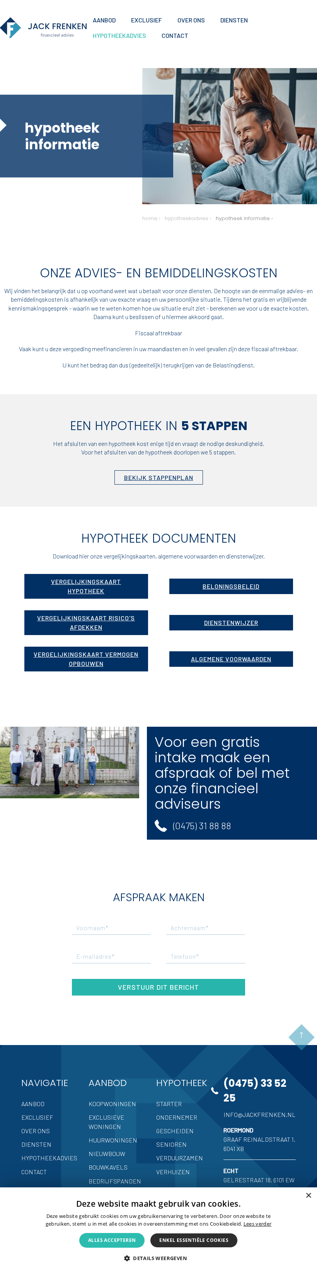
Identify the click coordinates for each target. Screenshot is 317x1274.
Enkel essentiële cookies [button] (193, 1240)
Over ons (35, 1130)
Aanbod (32, 1103)
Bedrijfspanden (115, 1181)
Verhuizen (173, 1171)
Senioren (171, 1144)
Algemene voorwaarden (231, 659)
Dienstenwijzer (231, 622)
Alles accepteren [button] (112, 1240)
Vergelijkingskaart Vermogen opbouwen (86, 659)
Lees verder (257, 1223)
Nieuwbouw (107, 1153)
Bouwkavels (108, 1167)
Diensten (36, 1144)
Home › (151, 218)
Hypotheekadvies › (188, 218)
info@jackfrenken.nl (259, 1114)
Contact (34, 1171)
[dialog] (158, 1230)
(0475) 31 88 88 (202, 825)
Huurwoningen (113, 1140)
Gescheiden (175, 1130)
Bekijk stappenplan (158, 477)
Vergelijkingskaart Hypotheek (86, 586)
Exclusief (37, 1117)
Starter (169, 1103)
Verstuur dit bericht (158, 987)
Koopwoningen (112, 1103)
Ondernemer (176, 1117)
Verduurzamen (179, 1157)
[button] (158, 1258)
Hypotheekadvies (49, 1157)
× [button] (308, 1196)
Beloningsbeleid (231, 586)
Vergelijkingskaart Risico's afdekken (86, 622)
